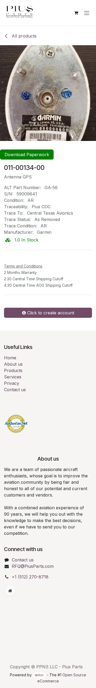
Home (10, 357)
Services (12, 377)
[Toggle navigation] (86, 12)
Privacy (11, 383)
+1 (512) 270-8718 (30, 576)
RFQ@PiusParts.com (33, 566)
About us (13, 364)
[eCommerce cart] (76, 12)
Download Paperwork (27, 154)
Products (13, 370)
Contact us (15, 389)
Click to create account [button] (50, 312)
